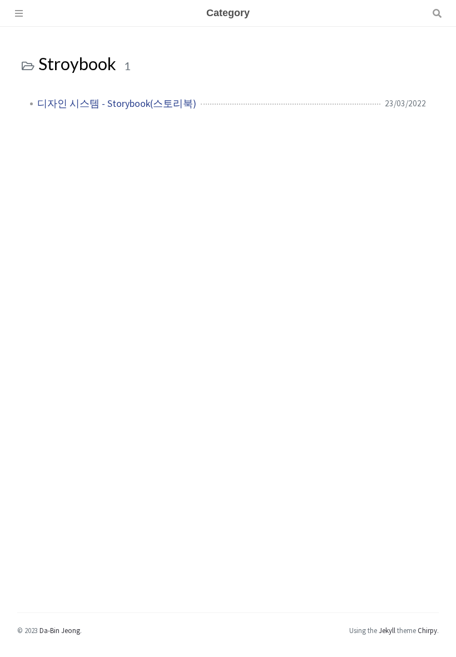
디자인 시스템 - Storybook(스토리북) (116, 103)
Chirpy (427, 630)
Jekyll (387, 630)
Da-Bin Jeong (59, 630)
